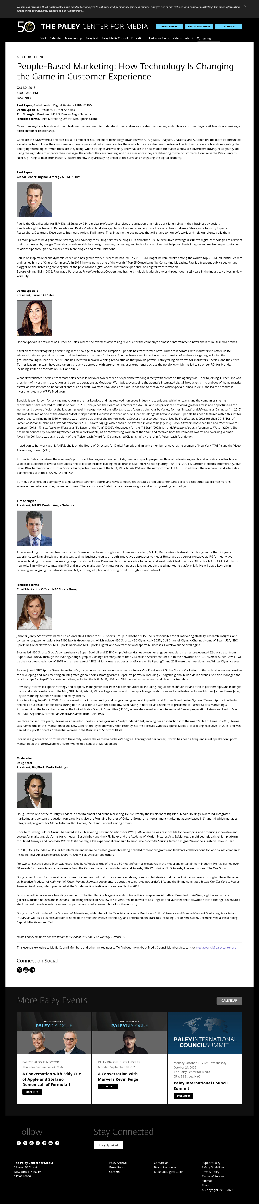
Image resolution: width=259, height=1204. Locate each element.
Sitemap (207, 1181)
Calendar (229, 26)
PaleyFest (91, 38)
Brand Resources (165, 1167)
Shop (205, 1185)
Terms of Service (213, 1176)
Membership (73, 38)
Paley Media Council (114, 38)
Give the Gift (169, 26)
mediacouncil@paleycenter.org (216, 947)
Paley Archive (118, 1163)
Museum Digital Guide (168, 1172)
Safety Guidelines (213, 1167)
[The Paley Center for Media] (83, 26)
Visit (43, 38)
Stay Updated (108, 1145)
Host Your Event (158, 38)
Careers (114, 1172)
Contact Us (161, 1163)
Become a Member (199, 26)
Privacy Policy (210, 1172)
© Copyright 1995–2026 (217, 1190)
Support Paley (211, 1163)
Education (137, 38)
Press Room (117, 1167)
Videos (177, 38)
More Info (32, 1092)
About (189, 38)
